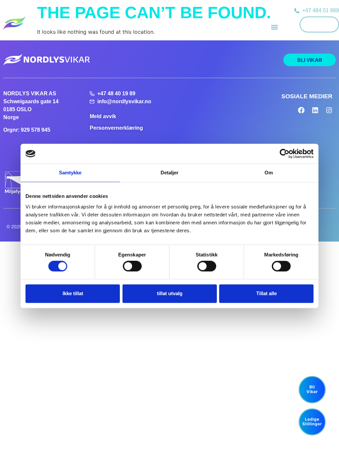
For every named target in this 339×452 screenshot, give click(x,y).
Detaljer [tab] (170, 172)
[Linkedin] (315, 110)
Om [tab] (269, 172)
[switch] (132, 266)
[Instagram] (329, 110)
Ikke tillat (73, 293)
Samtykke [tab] (70, 172)
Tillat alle (266, 293)
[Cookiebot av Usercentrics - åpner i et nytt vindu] (285, 153)
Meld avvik (103, 116)
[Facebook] (301, 110)
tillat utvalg (169, 293)
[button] (274, 27)
